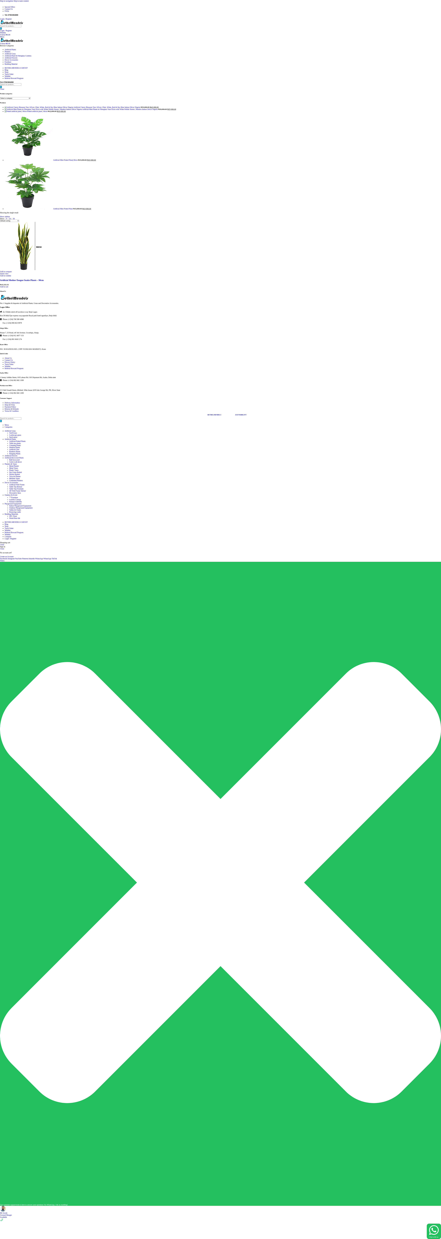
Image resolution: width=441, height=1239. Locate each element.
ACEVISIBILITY (240, 415)
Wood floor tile (14, 518)
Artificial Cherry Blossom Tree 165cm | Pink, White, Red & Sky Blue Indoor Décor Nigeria (107, 107)
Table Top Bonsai (15, 487)
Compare (8, 537)
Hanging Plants (14, 454)
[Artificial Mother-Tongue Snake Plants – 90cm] (24, 269)
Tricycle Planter (15, 476)
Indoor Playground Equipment (20, 506)
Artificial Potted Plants (17, 441)
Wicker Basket (14, 474)
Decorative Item (15, 493)
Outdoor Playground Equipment (21, 508)
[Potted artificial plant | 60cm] (16, 111)
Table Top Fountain (16, 489)
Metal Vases (13, 468)
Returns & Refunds (12, 409)
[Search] (1, 28)
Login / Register (10, 539)
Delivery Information (12, 403)
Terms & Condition (12, 411)
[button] (4, 287)
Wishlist (7, 366)
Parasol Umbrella (15, 502)
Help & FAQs (10, 405)
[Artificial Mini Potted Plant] (29, 209)
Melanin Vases (14, 478)
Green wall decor (15, 462)
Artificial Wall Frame (16, 485)
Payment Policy (10, 407)
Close (2, 89)
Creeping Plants (15, 445)
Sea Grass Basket (15, 472)
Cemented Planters (16, 480)
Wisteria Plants (14, 447)
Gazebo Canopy (15, 500)
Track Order (9, 364)
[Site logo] (11, 24)
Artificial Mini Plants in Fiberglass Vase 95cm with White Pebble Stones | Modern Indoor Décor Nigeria (120, 109)
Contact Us (9, 360)
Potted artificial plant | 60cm (37, 111)
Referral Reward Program (14, 368)
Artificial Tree (14, 449)
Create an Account (6, 557)
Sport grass (13, 437)
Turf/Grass (13, 433)
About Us (8, 358)
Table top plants (15, 443)
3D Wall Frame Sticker (17, 491)
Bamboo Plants (14, 452)
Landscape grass (15, 435)
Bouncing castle (15, 512)
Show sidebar (5, 217)
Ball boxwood (14, 460)
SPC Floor (13, 516)
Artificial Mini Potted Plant (63, 209)
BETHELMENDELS (214, 415)
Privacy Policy (10, 362)
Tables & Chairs (15, 510)
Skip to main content (21, 1)
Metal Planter (14, 466)
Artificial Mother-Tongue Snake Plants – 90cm (22, 280)
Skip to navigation (7, 1)
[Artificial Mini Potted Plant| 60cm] (29, 160)
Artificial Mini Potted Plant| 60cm (65, 160)
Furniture (14, 497)
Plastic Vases (13, 470)
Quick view (4, 274)
